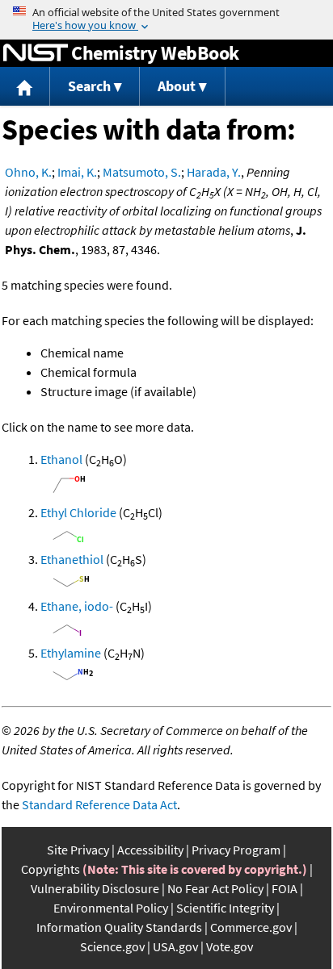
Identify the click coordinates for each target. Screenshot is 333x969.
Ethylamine (70, 653)
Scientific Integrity (225, 908)
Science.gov (112, 946)
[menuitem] (25, 87)
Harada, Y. (214, 172)
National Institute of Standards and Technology (35, 53)
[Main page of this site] (25, 87)
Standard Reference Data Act (99, 804)
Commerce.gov (251, 927)
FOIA (284, 888)
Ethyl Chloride (78, 512)
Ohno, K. (28, 172)
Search (89, 86)
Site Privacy (78, 850)
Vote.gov (229, 946)
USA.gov (175, 946)
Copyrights (50, 869)
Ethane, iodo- (76, 606)
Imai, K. (77, 172)
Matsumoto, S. (142, 172)
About (177, 86)
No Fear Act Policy (215, 888)
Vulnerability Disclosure (95, 888)
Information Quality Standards (119, 927)
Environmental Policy (110, 908)
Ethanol (61, 459)
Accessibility (150, 850)
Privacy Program (236, 850)
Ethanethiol (71, 559)
